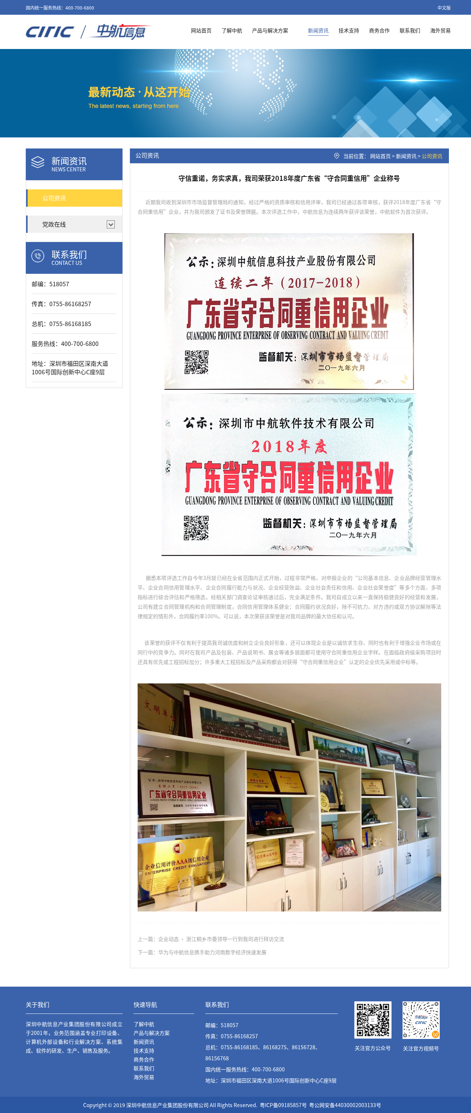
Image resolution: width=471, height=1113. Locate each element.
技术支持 (349, 30)
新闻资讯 (318, 30)
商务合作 (379, 30)
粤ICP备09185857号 (283, 1105)
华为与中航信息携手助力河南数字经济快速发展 (212, 952)
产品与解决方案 (270, 30)
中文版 (444, 7)
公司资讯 (432, 156)
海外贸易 (440, 30)
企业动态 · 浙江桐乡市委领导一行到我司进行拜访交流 (221, 938)
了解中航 (232, 30)
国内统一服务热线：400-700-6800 (60, 7)
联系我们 (410, 30)
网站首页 (201, 30)
